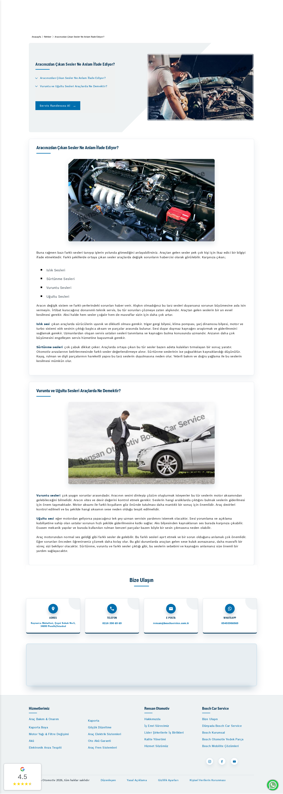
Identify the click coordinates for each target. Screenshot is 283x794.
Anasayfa (36, 36)
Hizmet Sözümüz (156, 746)
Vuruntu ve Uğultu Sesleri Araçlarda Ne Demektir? (73, 86)
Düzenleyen (108, 780)
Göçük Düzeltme (99, 727)
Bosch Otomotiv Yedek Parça (222, 739)
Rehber (47, 36)
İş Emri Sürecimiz (156, 726)
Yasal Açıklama (137, 780)
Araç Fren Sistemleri (102, 747)
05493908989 (229, 623)
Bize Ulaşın (210, 719)
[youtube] (234, 761)
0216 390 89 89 (112, 623)
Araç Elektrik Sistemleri (104, 734)
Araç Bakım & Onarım (44, 719)
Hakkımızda (152, 719)
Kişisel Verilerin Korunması (208, 780)
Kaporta (93, 720)
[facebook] (222, 761)
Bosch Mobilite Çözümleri (220, 746)
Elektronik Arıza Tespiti (45, 747)
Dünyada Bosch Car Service (222, 726)
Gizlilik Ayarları (168, 780)
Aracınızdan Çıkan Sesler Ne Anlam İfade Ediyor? (73, 78)
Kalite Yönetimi (155, 739)
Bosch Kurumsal (213, 732)
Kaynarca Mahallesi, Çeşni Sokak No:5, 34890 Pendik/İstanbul (53, 625)
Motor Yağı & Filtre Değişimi (49, 734)
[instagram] (209, 761)
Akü (31, 741)
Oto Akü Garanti (99, 741)
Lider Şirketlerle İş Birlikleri (164, 732)
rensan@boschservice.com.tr (171, 623)
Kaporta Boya (38, 727)
